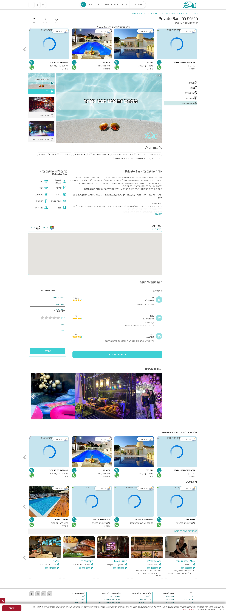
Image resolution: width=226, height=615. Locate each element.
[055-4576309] (159, 62)
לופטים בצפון (80, 599)
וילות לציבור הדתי (145, 602)
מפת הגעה (189, 93)
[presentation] (25, 49)
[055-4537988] (159, 520)
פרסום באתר (188, 599)
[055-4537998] (74, 62)
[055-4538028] (116, 520)
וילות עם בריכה (115, 596)
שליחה (48, 351)
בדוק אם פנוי (159, 67)
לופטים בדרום (80, 602)
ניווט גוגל (46, 227)
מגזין (191, 596)
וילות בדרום (170, 602)
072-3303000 (186, 568)
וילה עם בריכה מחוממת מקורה (109, 602)
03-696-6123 (84, 568)
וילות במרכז (170, 599)
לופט (83, 596)
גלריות (191, 82)
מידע (192, 87)
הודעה (62, 331)
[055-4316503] (31, 62)
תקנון (191, 602)
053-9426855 (50, 568)
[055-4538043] (31, 520)
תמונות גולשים (188, 103)
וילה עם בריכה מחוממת (112, 599)
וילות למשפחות (145, 599)
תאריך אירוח (60, 309)
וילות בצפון (170, 596)
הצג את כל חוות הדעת (117, 354)
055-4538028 (152, 568)
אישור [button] (12, 608)
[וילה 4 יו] (189, 5)
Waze (33, 227)
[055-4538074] (116, 62)
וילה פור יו (195, 13)
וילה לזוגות (147, 596)
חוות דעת (190, 98)
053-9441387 (118, 568)
